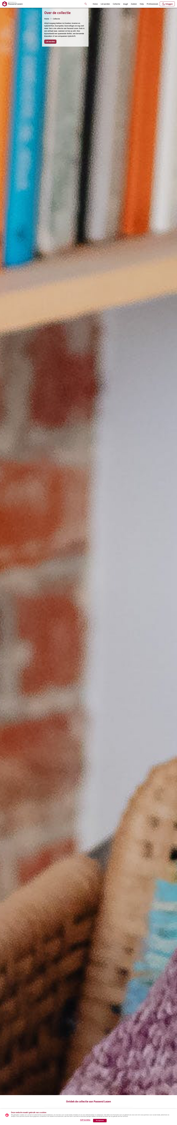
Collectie (116, 3)
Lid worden (105, 3)
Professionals (152, 3)
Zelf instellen (85, 1120)
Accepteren (100, 1120)
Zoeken (134, 3)
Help (142, 3)
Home (95, 3)
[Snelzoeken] (86, 4)
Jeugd (125, 3)
